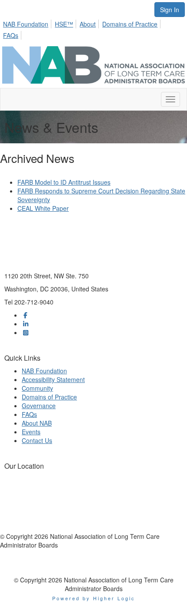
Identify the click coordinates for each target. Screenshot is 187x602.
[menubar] (93, 28)
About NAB (37, 423)
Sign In (169, 9)
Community (37, 388)
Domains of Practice (129, 24)
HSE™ (64, 24)
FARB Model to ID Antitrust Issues (63, 182)
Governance (39, 405)
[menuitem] (28, 22)
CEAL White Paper (43, 208)
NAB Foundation (25, 24)
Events (31, 431)
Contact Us (37, 440)
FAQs (10, 35)
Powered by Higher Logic (93, 598)
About (88, 24)
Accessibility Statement (53, 379)
